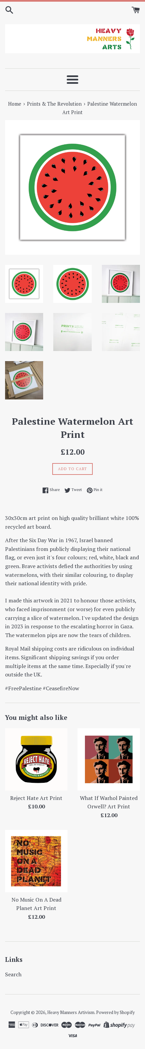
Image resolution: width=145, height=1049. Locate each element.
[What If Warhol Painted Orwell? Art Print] (109, 759)
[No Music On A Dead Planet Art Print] (36, 861)
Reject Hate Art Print (36, 798)
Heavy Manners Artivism (70, 1012)
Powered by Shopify (115, 1012)
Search (13, 974)
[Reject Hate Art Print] (36, 759)
